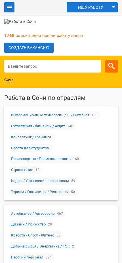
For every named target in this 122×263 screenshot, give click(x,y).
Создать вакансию (29, 47)
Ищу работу (90, 7)
